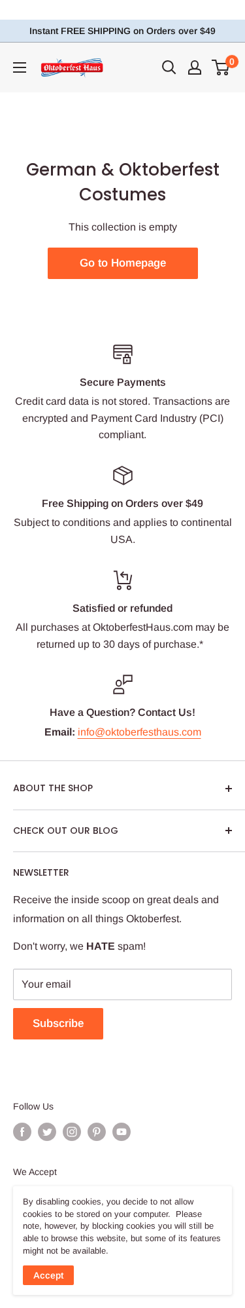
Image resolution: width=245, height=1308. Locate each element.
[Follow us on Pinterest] (97, 1132)
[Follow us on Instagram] (72, 1132)
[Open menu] (19, 67)
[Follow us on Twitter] (47, 1132)
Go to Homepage (123, 263)
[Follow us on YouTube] (121, 1132)
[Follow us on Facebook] (22, 1132)
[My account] (194, 67)
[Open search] (169, 67)
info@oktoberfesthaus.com (139, 732)
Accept (48, 1275)
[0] (221, 67)
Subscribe (58, 1023)
